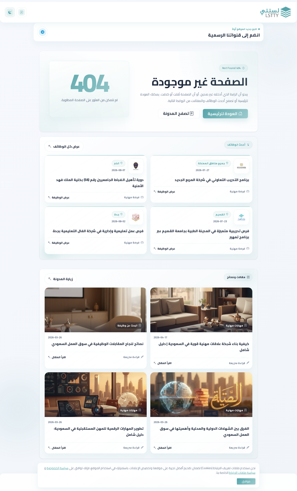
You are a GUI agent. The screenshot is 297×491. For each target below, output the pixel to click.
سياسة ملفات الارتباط (242, 473)
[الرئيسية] (275, 12)
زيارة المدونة (63, 279)
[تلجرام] (42, 32)
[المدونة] (22, 12)
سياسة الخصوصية (57, 468)
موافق (246, 481)
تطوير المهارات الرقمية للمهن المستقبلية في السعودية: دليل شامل (98, 431)
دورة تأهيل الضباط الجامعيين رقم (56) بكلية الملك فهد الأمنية (99, 183)
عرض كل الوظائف (66, 146)
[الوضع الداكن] (10, 12)
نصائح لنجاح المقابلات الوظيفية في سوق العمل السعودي (97, 344)
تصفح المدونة (176, 113)
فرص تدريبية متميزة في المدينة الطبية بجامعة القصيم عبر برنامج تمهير (203, 234)
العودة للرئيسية (223, 113)
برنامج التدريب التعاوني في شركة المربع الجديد (212, 180)
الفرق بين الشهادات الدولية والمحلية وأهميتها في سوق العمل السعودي (204, 431)
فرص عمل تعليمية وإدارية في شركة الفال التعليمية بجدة (98, 231)
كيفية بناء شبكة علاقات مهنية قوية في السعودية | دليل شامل (204, 347)
